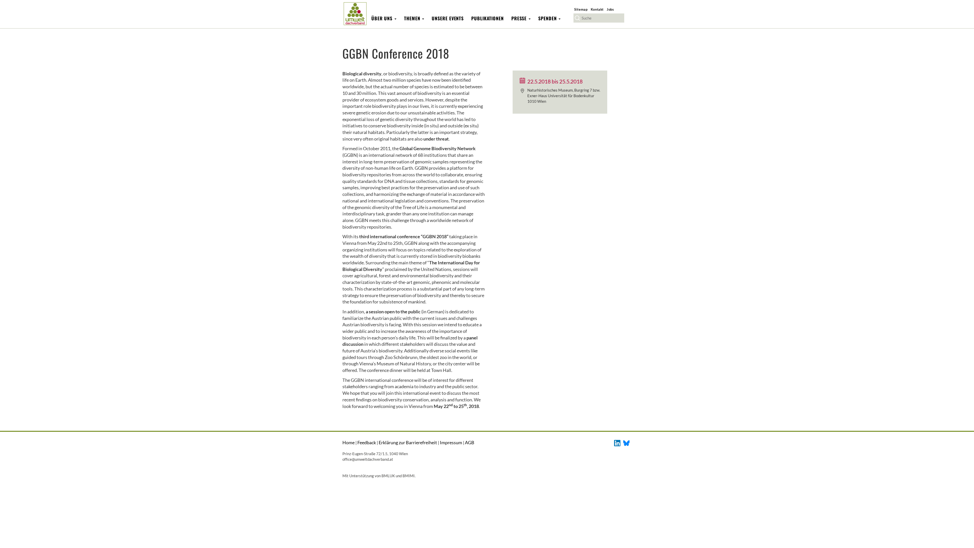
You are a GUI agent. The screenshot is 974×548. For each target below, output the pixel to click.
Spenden (548, 18)
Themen (413, 18)
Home (348, 442)
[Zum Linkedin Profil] (617, 442)
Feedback (366, 442)
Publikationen (487, 18)
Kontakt (597, 9)
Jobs (610, 9)
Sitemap (581, 9)
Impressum (451, 442)
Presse (519, 18)
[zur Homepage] (355, 13)
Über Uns (382, 18)
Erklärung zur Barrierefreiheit (408, 442)
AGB (469, 442)
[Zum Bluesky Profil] (626, 442)
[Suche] (577, 18)
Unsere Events (448, 18)
